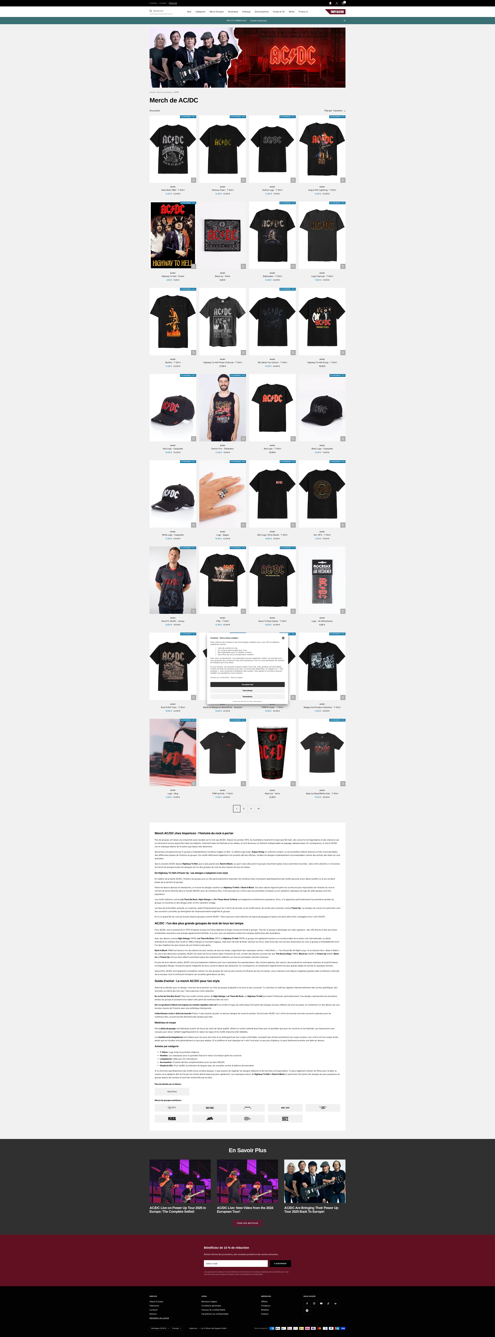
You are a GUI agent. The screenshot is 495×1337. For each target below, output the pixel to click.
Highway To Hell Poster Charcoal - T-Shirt (222, 362)
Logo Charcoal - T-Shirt (322, 276)
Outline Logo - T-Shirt (272, 190)
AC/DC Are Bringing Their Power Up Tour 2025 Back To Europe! (311, 1209)
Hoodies (164, 1055)
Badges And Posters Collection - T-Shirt (322, 707)
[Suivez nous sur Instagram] (314, 1303)
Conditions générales (211, 1305)
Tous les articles (247, 1223)
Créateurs (265, 1305)
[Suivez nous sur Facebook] (307, 1303)
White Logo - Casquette (173, 535)
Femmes (163, 3)
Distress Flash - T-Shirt (222, 190)
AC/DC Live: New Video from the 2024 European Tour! (245, 1209)
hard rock (279, 840)
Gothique (246, 11)
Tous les (173, 3)
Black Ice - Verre (272, 793)
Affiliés (264, 1301)
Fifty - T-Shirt (222, 621)
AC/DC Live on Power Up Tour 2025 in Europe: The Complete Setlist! (178, 1209)
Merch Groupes (217, 11)
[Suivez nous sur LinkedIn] (335, 1303)
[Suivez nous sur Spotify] (307, 1310)
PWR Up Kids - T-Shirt (222, 793)
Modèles (265, 1310)
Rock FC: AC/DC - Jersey (173, 621)
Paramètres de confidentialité (214, 1314)
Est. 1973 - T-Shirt (322, 535)
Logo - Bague (223, 535)
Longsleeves (166, 1059)
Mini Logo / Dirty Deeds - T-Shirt (272, 535)
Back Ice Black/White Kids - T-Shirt (322, 793)
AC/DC (173, 187)
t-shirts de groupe (167, 1028)
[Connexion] (337, 3)
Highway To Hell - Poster (173, 276)
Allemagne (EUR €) (158, 1328)
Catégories (200, 11)
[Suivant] (258, 808)
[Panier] (342, 3)
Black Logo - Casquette (322, 448)
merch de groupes (260, 916)
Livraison (154, 1310)
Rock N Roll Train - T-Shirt (173, 707)
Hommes (153, 3)
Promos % (303, 11)
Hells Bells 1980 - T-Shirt (172, 190)
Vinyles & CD (279, 11)
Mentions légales (209, 1301)
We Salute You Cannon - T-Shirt (272, 362)
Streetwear (233, 11)
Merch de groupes (164, 92)
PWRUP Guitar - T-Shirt (272, 707)
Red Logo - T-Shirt (272, 448)
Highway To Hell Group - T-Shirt (322, 362)
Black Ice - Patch (222, 276)
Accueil (152, 92)
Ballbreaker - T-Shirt (272, 276)
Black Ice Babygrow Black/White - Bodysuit (222, 707)
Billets (292, 11)
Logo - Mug (173, 793)
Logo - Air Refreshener (322, 621)
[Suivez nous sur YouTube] (321, 1303)
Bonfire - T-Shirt (172, 362)
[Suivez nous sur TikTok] (328, 1303)
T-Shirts (164, 1052)
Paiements (154, 1305)
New (189, 11)
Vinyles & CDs (166, 1065)
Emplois (264, 1314)
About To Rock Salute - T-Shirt (272, 621)
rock (190, 846)
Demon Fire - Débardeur (222, 448)
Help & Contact (156, 1301)
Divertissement (262, 11)
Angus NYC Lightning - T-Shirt (322, 190)
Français (175, 1328)
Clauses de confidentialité (213, 1310)
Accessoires (165, 1062)
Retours (153, 1314)
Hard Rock (172, 1091)
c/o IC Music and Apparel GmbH (213, 1328)
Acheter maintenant (258, 20)
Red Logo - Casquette (173, 448)
